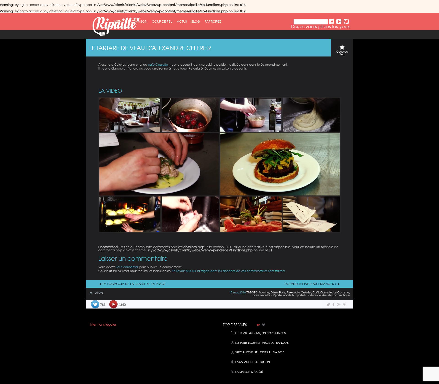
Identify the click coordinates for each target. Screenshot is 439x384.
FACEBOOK (331, 21)
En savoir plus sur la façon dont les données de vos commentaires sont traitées (228, 271)
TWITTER (346, 21)
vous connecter (127, 267)
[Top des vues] (258, 325)
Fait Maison (137, 21)
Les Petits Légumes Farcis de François (262, 342)
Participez (213, 21)
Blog (195, 21)
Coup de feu (162, 21)
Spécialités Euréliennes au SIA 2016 (259, 352)
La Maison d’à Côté (249, 371)
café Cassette (158, 64)
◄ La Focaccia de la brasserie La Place (132, 284)
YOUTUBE (338, 21)
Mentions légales (103, 324)
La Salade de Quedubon (252, 362)
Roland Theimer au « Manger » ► (313, 284)
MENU (118, 21)
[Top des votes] (263, 325)
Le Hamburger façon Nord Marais (260, 333)
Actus (182, 21)
